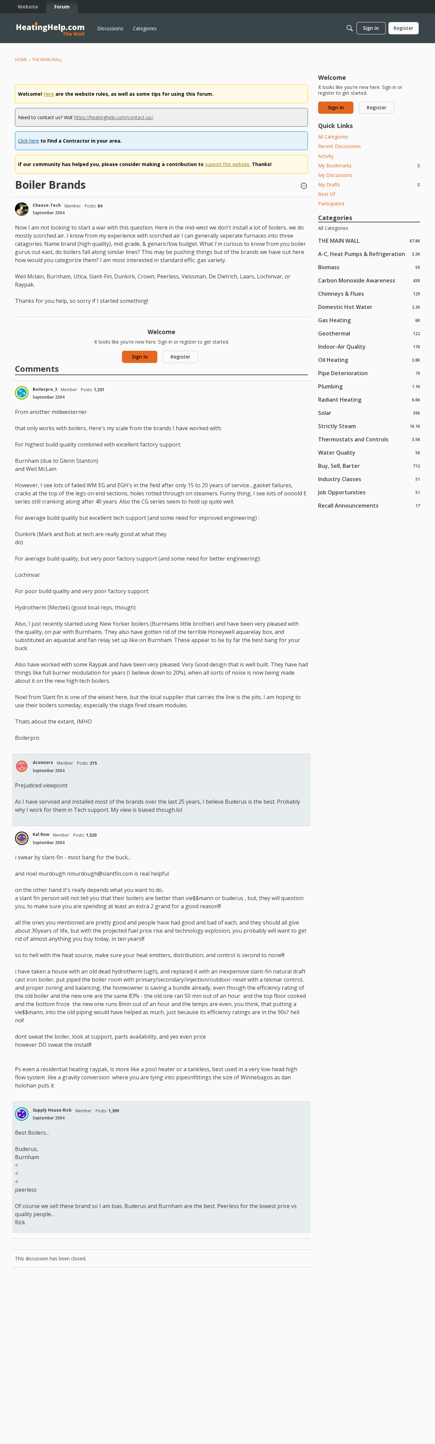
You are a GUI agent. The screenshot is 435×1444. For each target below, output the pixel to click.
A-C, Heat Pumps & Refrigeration (369, 253)
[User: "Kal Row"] (22, 838)
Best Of (326, 194)
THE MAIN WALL (369, 240)
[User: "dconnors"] (22, 766)
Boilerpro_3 (45, 389)
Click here (28, 141)
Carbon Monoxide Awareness (369, 280)
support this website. (227, 164)
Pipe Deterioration (369, 373)
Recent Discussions (339, 146)
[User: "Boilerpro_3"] (22, 393)
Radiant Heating (369, 399)
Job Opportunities (369, 492)
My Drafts (369, 184)
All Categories (333, 136)
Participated (331, 203)
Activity (326, 156)
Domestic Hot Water (369, 306)
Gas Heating (369, 320)
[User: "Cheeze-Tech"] (22, 209)
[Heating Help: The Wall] (50, 28)
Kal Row (41, 834)
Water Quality (369, 452)
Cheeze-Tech (47, 205)
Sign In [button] (140, 356)
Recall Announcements (369, 505)
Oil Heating (369, 359)
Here (49, 94)
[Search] (350, 28)
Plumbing (369, 386)
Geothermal (369, 333)
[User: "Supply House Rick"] (22, 1114)
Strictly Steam (369, 425)
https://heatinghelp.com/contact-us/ (113, 117)
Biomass (369, 267)
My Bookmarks (369, 165)
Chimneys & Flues (369, 293)
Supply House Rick (52, 1110)
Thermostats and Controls (369, 439)
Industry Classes (369, 478)
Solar (369, 412)
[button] (304, 186)
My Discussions (335, 175)
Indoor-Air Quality (369, 346)
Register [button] (180, 356)
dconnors (43, 762)
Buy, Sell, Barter (369, 465)
